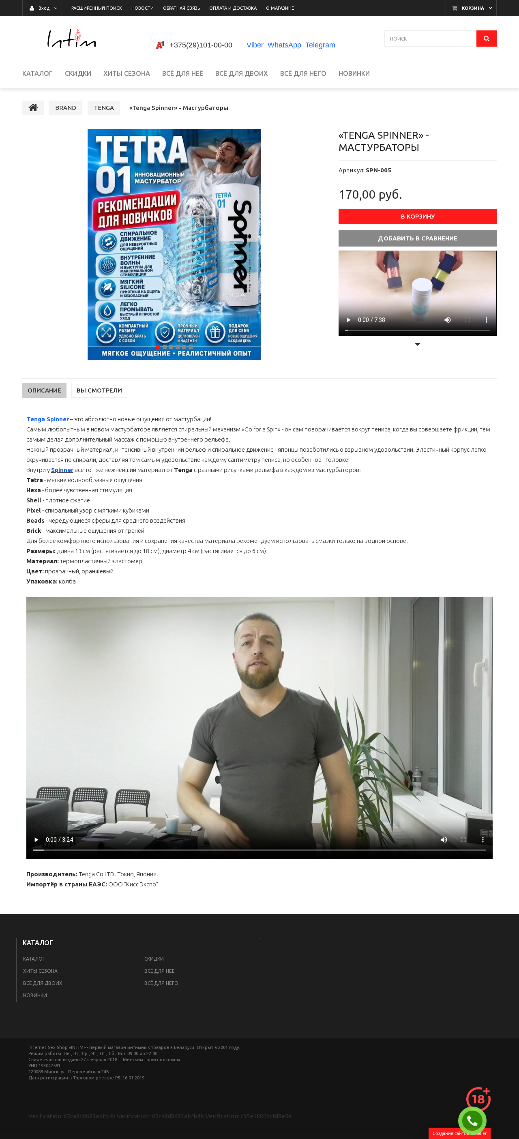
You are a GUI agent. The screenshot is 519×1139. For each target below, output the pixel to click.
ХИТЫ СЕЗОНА (40, 971)
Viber (255, 45)
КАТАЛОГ (34, 958)
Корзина (473, 8)
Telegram (320, 45)
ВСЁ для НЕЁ (159, 971)
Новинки (35, 995)
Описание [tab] (44, 390)
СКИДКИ (154, 958)
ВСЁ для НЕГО (161, 983)
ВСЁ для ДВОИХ (42, 983)
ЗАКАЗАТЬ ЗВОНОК (476, 1120)
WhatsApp (284, 45)
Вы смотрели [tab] (99, 390)
